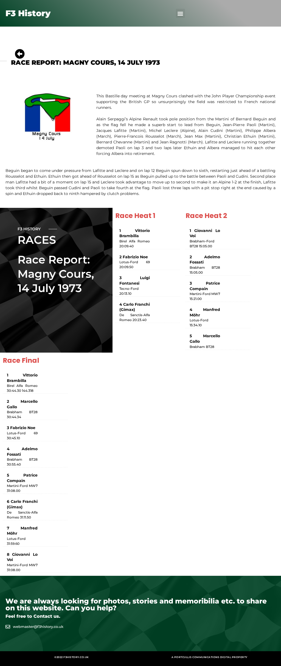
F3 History (27, 13)
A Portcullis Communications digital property (210, 657)
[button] (180, 13)
